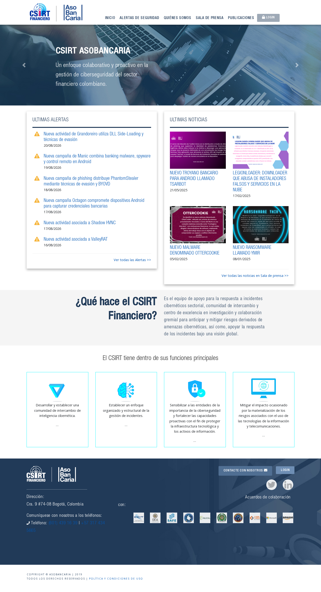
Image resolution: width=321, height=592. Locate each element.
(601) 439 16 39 (63, 523)
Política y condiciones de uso (116, 578)
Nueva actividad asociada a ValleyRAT (76, 239)
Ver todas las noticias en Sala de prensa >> (255, 275)
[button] (24, 65)
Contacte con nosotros (243, 470)
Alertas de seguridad (139, 18)
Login (270, 17)
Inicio (110, 18)
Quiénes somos (177, 18)
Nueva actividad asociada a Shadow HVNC (80, 223)
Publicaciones (241, 18)
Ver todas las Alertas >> (132, 260)
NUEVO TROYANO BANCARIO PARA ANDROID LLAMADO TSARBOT (194, 179)
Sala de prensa (209, 18)
